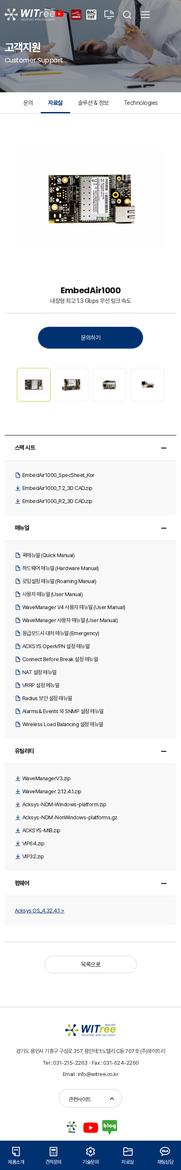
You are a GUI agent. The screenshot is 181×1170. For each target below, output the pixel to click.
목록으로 (90, 964)
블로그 (109, 1127)
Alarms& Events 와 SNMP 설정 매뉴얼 (63, 711)
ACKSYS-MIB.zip (41, 830)
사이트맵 (145, 15)
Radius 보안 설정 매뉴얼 (47, 698)
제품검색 (127, 15)
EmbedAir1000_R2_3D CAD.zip (57, 501)
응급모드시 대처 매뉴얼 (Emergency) (60, 633)
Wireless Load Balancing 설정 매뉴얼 (62, 724)
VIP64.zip (33, 843)
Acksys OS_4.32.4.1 (37, 910)
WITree (30, 14)
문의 (28, 102)
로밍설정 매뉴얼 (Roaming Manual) (59, 581)
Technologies (141, 102)
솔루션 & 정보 (93, 102)
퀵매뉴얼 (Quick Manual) (48, 555)
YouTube (60, 14)
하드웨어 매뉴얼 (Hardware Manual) (60, 568)
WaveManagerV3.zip (46, 778)
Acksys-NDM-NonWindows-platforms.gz (69, 817)
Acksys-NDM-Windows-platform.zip (64, 804)
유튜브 (90, 1127)
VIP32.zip (33, 856)
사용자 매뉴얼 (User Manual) (52, 594)
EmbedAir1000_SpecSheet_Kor (58, 475)
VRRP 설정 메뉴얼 (40, 685)
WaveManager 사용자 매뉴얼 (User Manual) (70, 620)
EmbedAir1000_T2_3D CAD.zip (57, 488)
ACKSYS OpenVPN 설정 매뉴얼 (56, 646)
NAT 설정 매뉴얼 (39, 672)
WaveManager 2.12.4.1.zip (52, 791)
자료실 (55, 102)
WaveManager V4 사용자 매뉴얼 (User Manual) (73, 607)
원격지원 (109, 15)
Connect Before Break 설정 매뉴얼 (60, 659)
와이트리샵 (71, 1127)
